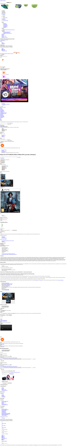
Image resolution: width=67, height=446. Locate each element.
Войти (1, 126)
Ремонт (3, 403)
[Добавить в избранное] (1, 360)
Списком (2, 69)
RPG (11, 284)
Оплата (3, 34)
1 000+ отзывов (4, 427)
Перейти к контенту (3, 0)
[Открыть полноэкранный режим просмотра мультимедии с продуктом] (10, 200)
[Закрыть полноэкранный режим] (0, 172)
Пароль (9, 124)
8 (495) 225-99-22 (2, 40)
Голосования (5, 24)
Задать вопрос (2, 308)
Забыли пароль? (2, 125)
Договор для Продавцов (5, 414)
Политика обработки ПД (5, 409)
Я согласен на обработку (7, 141)
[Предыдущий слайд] (1, 316)
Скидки (3, 388)
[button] (33, 245)
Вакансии (4, 27)
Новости (3, 395)
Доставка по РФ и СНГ (6, 32)
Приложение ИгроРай (5, 404)
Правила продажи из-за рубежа (6, 413)
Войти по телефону (5, 126)
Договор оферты (4, 410)
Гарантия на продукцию (5, 401)
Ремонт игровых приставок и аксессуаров (9, 29)
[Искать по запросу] (1, 57)
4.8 (2, 426)
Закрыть (2, 323)
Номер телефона (10, 140)
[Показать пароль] (10, 124)
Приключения (8, 284)
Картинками (4, 69)
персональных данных (11, 141)
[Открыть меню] (1, 53)
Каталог (3, 150)
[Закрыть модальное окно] (0, 119)
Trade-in (3, 35)
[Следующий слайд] (2, 316)
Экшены (5, 284)
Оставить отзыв (2, 311)
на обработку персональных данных (15, 372)
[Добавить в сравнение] (3, 360)
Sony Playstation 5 (4, 151)
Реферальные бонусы (4, 37)
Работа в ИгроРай (4, 415)
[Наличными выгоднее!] (1, 218)
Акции (3, 36)
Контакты (4, 23)
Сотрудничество (5, 25)
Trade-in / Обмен (4, 389)
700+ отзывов (3, 425)
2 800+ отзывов (4, 423)
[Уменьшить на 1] (0, 230)
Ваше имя (9, 139)
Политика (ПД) (5, 26)
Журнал (3, 394)
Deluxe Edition (7, 289)
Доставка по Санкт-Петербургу (7, 33)
